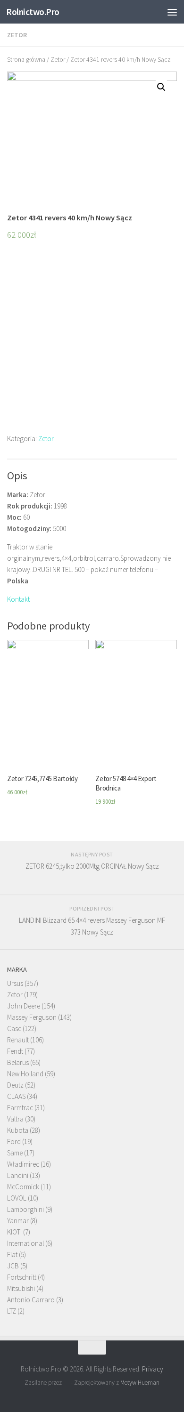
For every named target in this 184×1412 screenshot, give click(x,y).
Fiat (12, 1254)
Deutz (15, 1085)
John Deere (23, 1005)
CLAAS (16, 1096)
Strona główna (26, 59)
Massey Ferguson (32, 1017)
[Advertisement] (92, 341)
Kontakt (18, 599)
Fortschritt (21, 1277)
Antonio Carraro (31, 1299)
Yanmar (18, 1220)
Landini (17, 1175)
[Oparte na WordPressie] (66, 1383)
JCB (13, 1265)
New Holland (25, 1073)
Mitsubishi (21, 1288)
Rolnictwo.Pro (32, 11)
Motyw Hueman (139, 1383)
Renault (18, 1039)
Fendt (15, 1051)
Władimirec (23, 1164)
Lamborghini (25, 1209)
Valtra (15, 1118)
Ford (14, 1141)
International (25, 1243)
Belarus (18, 1062)
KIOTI (14, 1231)
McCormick (23, 1186)
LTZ (11, 1311)
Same (15, 1152)
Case (14, 1028)
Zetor (17, 35)
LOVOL (16, 1198)
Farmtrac (20, 1107)
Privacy (152, 1368)
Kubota (17, 1130)
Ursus (15, 983)
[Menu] (172, 12)
